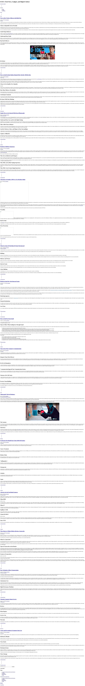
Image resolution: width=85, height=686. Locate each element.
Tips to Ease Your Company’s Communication (10, 348)
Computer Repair (2, 597)
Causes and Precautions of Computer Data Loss (11, 630)
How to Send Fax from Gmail (7, 318)
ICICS (1, 683)
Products (1, 438)
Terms (3, 675)
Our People (3, 10)
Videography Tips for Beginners (7, 394)
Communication (2, 177)
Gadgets (1, 144)
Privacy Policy (4, 674)
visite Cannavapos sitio (3, 152)
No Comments (6, 76)
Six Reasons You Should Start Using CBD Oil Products (12, 440)
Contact (3, 672)
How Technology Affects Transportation (9, 570)
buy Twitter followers (10, 33)
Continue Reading (2, 67)
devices (19, 429)
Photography (2, 111)
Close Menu (2, 684)
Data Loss (1, 628)
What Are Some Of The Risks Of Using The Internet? (12, 245)
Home (3, 9)
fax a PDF (81, 205)
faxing (3, 222)
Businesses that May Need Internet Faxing (9, 281)
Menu (1, 12)
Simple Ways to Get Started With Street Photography (12, 113)
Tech (1, 16)
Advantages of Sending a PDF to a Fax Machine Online (12, 179)
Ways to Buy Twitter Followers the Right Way (10, 18)
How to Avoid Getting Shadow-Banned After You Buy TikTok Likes (15, 74)
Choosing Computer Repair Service (8, 599)
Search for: (1, 666)
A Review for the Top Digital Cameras (9, 492)
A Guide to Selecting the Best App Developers (8, 678)
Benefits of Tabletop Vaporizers (7, 146)
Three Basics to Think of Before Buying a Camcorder (12, 531)
